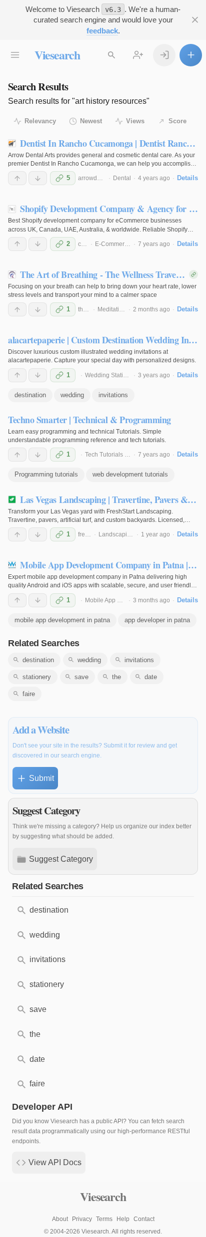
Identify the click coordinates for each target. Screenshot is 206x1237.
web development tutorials (130, 474)
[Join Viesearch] (138, 55)
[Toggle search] (111, 55)
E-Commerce (113, 244)
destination (30, 395)
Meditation (112, 309)
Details (187, 178)
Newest (91, 121)
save (81, 677)
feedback (102, 30)
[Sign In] (164, 55)
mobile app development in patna (62, 620)
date (150, 677)
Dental (122, 178)
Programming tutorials (46, 474)
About (60, 1219)
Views (135, 121)
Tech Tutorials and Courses (122, 454)
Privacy (82, 1219)
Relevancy (40, 121)
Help (123, 1219)
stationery (36, 677)
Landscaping (116, 534)
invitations (113, 395)
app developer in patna (157, 620)
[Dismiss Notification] (195, 20)
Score (177, 121)
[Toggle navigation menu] (15, 55)
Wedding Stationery (111, 375)
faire (28, 694)
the (116, 677)
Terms (104, 1219)
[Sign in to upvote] (17, 178)
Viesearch (57, 54)
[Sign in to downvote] (37, 178)
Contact (144, 1219)
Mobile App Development (119, 600)
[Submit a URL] (191, 55)
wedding (72, 395)
